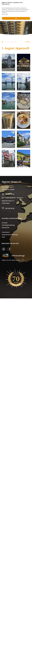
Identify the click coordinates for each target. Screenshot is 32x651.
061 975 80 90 (9, 194)
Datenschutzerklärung (10, 235)
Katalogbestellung (8, 225)
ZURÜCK (28, 42)
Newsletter (6, 228)
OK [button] (16, 18)
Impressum (6, 232)
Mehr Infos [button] (4, 14)
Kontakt (4, 223)
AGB (3, 237)
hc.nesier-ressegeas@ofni (14, 198)
